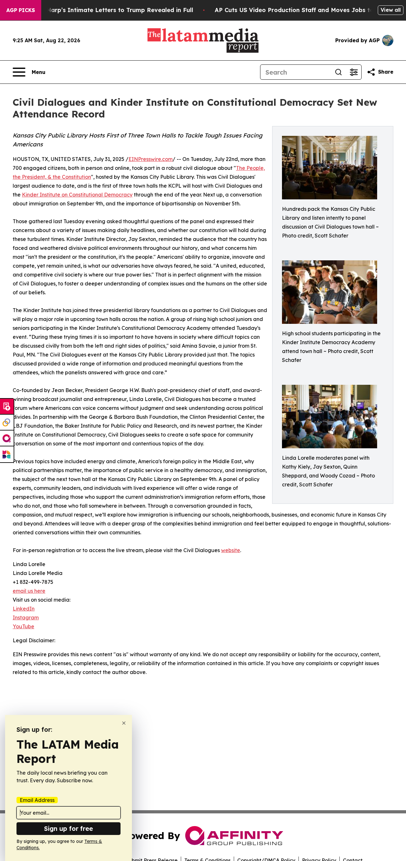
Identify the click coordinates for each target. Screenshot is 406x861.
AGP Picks (20, 10)
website (230, 550)
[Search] (338, 72)
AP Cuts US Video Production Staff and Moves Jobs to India (303, 10)
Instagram (26, 617)
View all (391, 10)
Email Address (37, 800)
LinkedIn (24, 608)
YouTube (23, 626)
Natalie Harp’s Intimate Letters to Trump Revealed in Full (108, 10)
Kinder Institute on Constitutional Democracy (77, 194)
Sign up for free (68, 828)
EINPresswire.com (150, 159)
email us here (29, 591)
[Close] (124, 723)
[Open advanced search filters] (353, 72)
